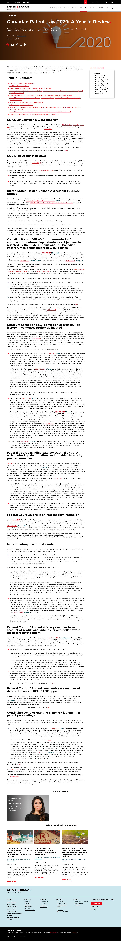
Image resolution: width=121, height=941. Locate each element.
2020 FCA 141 (54, 638)
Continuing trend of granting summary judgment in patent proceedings (34, 114)
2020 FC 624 (51, 353)
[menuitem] (53, 8)
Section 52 (10, 463)
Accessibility (11, 904)
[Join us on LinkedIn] (106, 2)
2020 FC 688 (14, 769)
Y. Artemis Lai (21, 36)
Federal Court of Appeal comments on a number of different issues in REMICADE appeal (40, 112)
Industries (73, 8)
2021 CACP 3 (51, 310)
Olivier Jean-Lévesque (22, 859)
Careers (93, 8)
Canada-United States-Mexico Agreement (40, 201)
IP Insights (61, 901)
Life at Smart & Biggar (81, 901)
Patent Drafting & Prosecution (46, 30)
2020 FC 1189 (40, 369)
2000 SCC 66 (24, 261)
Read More (41, 818)
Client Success (62, 905)
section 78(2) (36, 163)
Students (77, 905)
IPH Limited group (54, 932)
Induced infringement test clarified (21, 105)
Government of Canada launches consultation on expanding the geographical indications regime (19, 852)
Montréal (27, 905)
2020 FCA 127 (58, 478)
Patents (9, 29)
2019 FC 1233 (60, 412)
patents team (14, 776)
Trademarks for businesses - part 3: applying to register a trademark (45, 851)
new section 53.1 (36, 338)
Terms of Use (11, 911)
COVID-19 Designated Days (19, 86)
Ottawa (27, 901)
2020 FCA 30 (18, 612)
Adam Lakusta (75, 859)
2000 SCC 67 (70, 261)
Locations (94, 2)
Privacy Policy (12, 906)
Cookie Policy (12, 909)
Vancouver (28, 906)
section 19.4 (48, 129)
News (59, 906)
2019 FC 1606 (12, 526)
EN (85, 2)
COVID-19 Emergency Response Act (21, 83)
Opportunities (79, 903)
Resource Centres (63, 911)
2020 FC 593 (24, 441)
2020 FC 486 (55, 728)
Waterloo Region (30, 910)
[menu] (102, 84)
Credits (60, 939)
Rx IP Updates (62, 903)
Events (60, 908)
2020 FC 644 (26, 398)
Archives (60, 910)
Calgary (27, 908)
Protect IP (45, 901)
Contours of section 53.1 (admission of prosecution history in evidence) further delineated (40, 95)
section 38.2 (16, 520)
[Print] (7, 44)
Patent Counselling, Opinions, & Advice (20, 30)
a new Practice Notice (46, 170)
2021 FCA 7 (49, 424)
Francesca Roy (11, 861)
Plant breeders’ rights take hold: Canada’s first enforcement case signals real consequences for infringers (74, 852)
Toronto (27, 903)
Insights (83, 8)
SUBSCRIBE (96, 903)
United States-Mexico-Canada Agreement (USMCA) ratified (30, 88)
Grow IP (44, 905)
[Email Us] (112, 2)
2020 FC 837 (46, 253)
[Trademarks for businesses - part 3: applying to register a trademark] (47, 837)
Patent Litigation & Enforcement (49, 29)
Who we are (103, 8)
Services (62, 8)
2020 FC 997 (42, 752)
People (52, 8)
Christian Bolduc (47, 857)
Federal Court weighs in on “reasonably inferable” (26, 102)
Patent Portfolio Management (25, 29)
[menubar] (79, 8)
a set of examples (43, 271)
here (66, 150)
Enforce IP (45, 903)
